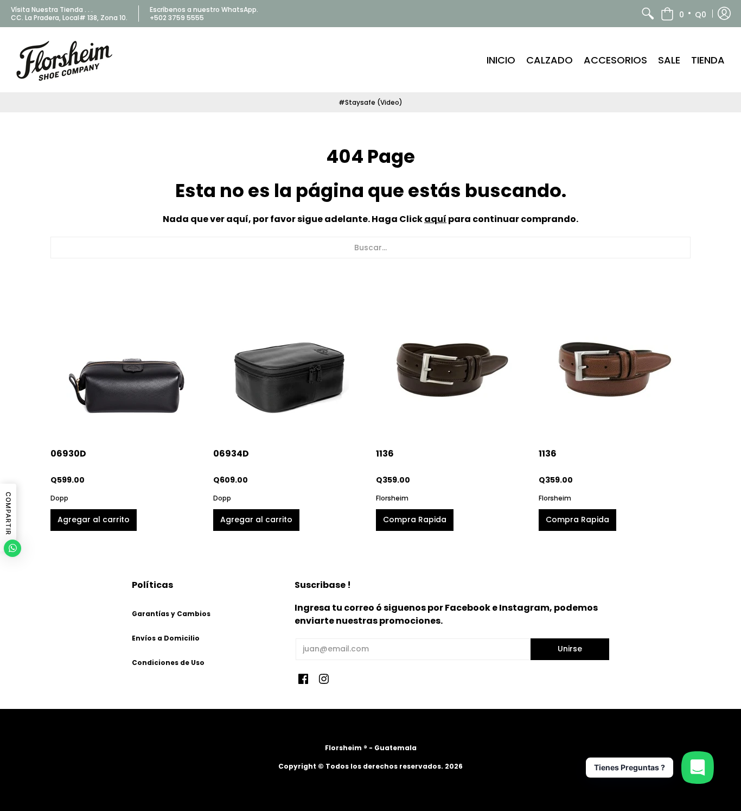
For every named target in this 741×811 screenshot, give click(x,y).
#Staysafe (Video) (370, 102)
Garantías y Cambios (171, 613)
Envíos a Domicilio (166, 638)
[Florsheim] (65, 59)
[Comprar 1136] (452, 362)
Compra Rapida (414, 519)
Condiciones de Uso (168, 662)
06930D (68, 453)
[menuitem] (647, 13)
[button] (683, 13)
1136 (385, 453)
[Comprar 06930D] (126, 362)
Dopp (59, 498)
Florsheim (392, 498)
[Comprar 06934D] (289, 362)
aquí (435, 219)
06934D (231, 453)
